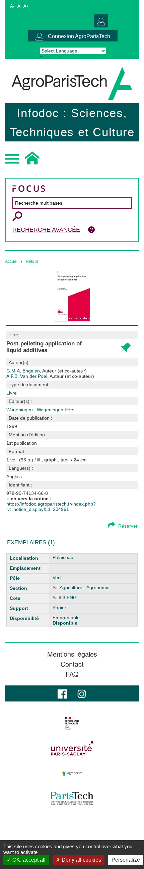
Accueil (11, 261)
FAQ (72, 674)
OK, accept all (28, 860)
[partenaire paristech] (72, 798)
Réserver (128, 526)
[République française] (72, 723)
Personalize (126, 860)
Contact (72, 664)
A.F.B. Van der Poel (50, 376)
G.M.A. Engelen (46, 370)
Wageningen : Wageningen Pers (40, 409)
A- (12, 6)
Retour (32, 261)
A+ (26, 6)
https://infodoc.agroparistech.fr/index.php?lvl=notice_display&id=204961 (51, 506)
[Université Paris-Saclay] (72, 748)
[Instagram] (82, 693)
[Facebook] (62, 693)
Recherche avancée (46, 229)
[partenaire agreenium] (72, 773)
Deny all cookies (80, 860)
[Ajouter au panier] (125, 348)
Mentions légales (72, 654)
